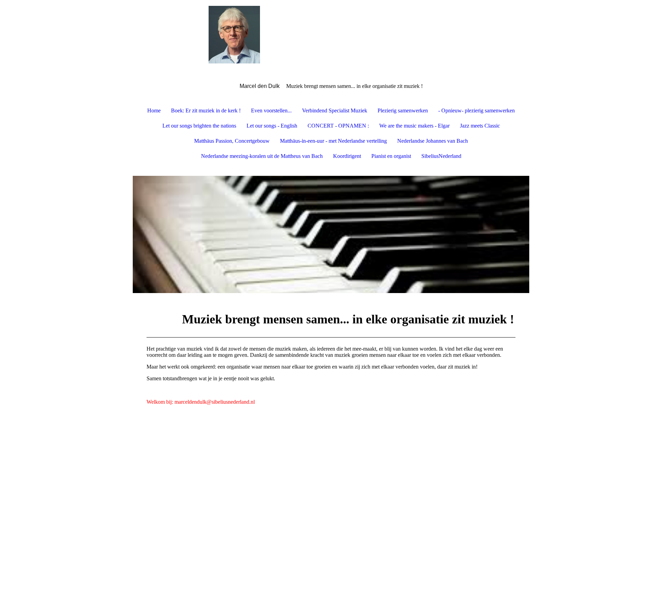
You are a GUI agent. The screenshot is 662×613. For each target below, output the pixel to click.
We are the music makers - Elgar (414, 126)
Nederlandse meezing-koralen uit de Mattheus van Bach (262, 156)
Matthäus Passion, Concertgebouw (232, 141)
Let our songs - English (272, 126)
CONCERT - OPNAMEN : (338, 126)
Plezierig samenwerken (403, 110)
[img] (331, 34)
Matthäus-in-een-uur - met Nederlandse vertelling (333, 141)
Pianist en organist (391, 156)
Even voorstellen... (271, 110)
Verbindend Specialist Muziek (334, 110)
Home (154, 110)
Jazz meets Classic (480, 126)
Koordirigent (347, 156)
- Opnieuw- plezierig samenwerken (476, 110)
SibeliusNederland (441, 156)
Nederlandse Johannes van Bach (432, 141)
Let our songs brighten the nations (199, 126)
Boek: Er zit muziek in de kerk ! (206, 110)
